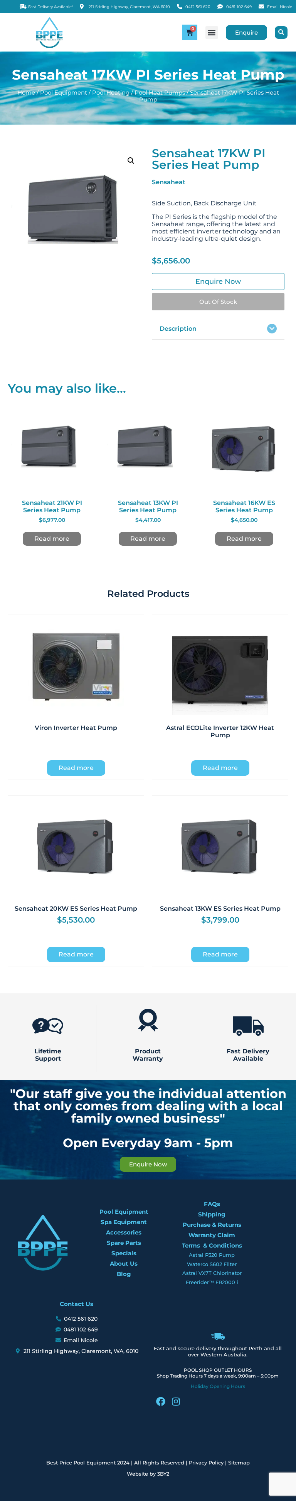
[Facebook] (160, 1401)
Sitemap (239, 1462)
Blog (124, 1274)
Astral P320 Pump (212, 1255)
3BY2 (163, 1474)
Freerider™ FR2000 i (212, 1282)
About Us (124, 1263)
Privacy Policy (206, 1462)
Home (26, 92)
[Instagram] (176, 1401)
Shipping (211, 1214)
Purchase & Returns (212, 1224)
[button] (211, 32)
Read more (51, 538)
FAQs (212, 1204)
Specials (123, 1253)
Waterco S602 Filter (212, 1264)
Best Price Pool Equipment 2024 (88, 1462)
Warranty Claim (211, 1235)
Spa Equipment (124, 1222)
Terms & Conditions (212, 1245)
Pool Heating (111, 92)
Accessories (123, 1232)
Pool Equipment (63, 92)
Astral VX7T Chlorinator (212, 1273)
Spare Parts (124, 1242)
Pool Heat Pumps (160, 92)
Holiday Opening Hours (218, 1386)
